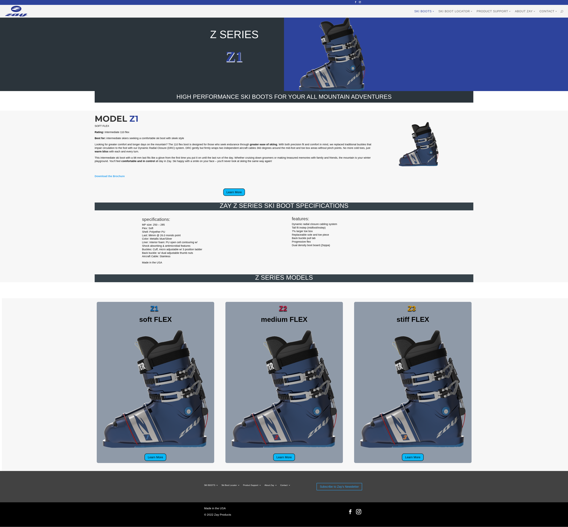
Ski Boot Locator (454, 11)
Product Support (492, 11)
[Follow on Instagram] (359, 512)
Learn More (234, 192)
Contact (546, 11)
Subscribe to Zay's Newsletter (339, 486)
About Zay (524, 11)
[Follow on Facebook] (350, 512)
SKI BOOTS (423, 11)
